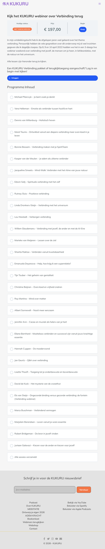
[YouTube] (56, 538)
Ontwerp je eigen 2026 (33, 512)
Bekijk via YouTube (77, 502)
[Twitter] (48, 538)
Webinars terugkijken (33, 522)
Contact (33, 528)
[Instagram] (52, 538)
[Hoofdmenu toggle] (99, 4)
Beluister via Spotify (77, 505)
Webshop (33, 525)
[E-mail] (60, 538)
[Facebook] (44, 538)
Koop (83, 29)
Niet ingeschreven (22, 29)
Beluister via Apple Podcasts (77, 509)
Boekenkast (33, 518)
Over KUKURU (33, 505)
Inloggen (15, 78)
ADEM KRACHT (33, 515)
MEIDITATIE (33, 509)
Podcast (33, 502)
